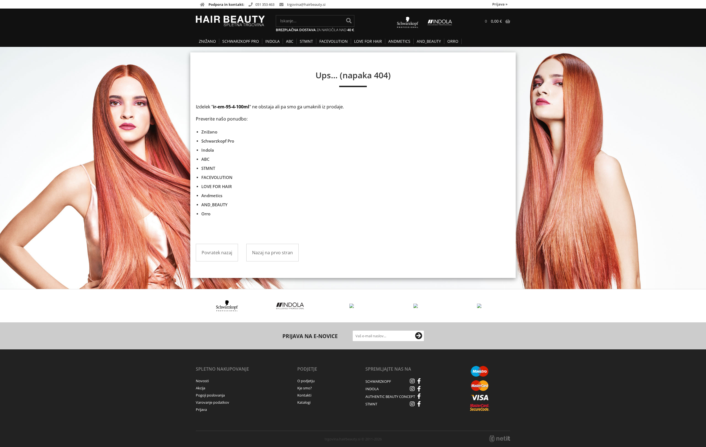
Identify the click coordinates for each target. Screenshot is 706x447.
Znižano (207, 41)
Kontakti (304, 395)
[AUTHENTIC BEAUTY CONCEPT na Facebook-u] (419, 396)
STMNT (306, 41)
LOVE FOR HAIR (368, 41)
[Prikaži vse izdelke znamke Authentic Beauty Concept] (416, 305)
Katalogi (304, 402)
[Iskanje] (348, 20)
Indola (272, 41)
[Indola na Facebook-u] (419, 389)
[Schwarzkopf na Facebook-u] (419, 381)
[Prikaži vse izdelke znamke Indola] (290, 305)
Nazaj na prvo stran (272, 253)
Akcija (200, 388)
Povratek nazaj (217, 253)
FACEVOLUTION (333, 41)
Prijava (499, 4)
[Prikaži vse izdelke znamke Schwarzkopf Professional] (227, 305)
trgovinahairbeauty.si (306, 4)
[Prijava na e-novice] (418, 336)
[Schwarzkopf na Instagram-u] (412, 381)
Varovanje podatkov (212, 402)
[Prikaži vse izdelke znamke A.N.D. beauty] (479, 305)
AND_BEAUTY (429, 41)
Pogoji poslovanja (210, 395)
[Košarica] (494, 21)
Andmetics (399, 41)
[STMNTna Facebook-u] (419, 404)
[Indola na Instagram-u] (412, 389)
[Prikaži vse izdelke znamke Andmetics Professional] (353, 305)
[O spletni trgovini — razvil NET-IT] (499, 438)
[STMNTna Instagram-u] (412, 404)
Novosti (202, 380)
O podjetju (306, 380)
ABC (289, 41)
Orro (452, 41)
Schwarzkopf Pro (240, 41)
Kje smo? (304, 388)
